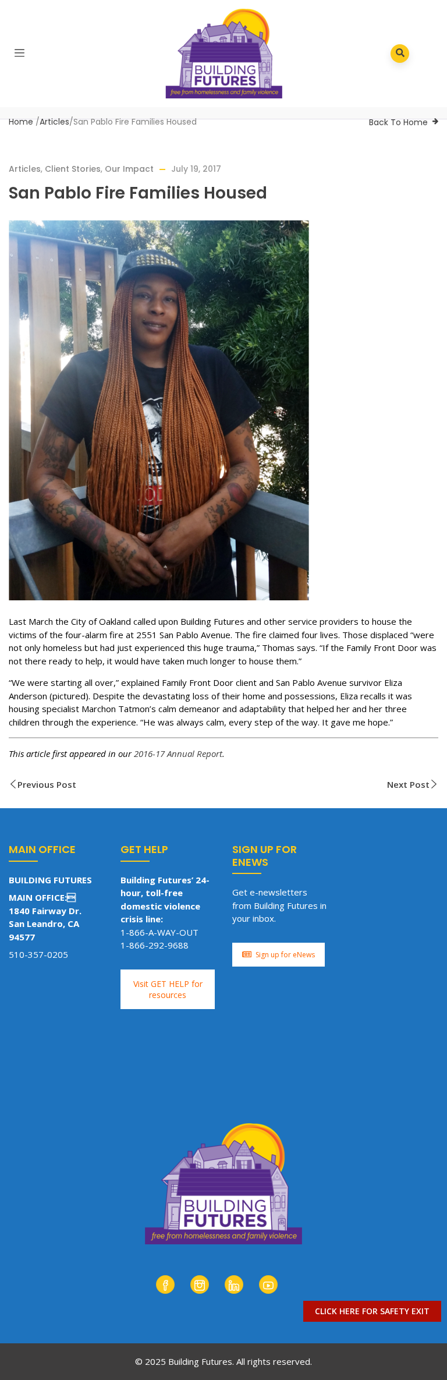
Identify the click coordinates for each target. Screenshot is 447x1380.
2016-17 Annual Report (178, 753)
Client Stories (73, 169)
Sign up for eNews (285, 955)
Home (21, 122)
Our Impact (129, 169)
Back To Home (398, 122)
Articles (54, 122)
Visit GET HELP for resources (168, 989)
